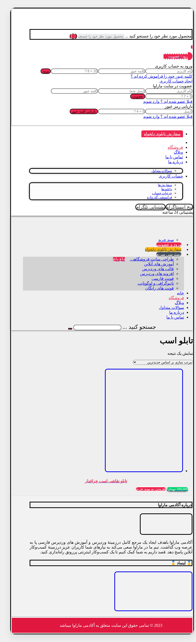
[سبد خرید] (191, 47)
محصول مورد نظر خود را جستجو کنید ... (158, 36)
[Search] (73, 36)
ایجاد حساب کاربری (176, 81)
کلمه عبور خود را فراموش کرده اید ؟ (161, 76)
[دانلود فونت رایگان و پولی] (174, 25)
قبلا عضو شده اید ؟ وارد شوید (167, 101)
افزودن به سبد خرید (151, 489)
